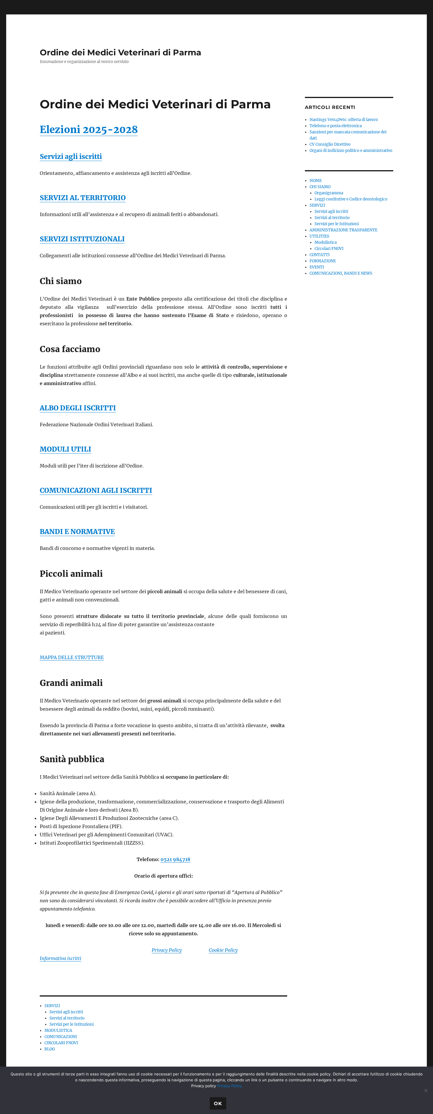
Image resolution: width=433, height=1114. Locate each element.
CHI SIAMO (320, 186)
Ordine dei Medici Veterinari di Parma (120, 52)
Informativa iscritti (60, 958)
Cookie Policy (223, 950)
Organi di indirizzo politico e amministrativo (351, 150)
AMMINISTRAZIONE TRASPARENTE (343, 230)
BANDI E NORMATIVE (77, 531)
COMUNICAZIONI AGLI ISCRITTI (96, 490)
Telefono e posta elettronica (336, 125)
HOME (316, 180)
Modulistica (326, 242)
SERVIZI (52, 1005)
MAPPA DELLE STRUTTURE (72, 657)
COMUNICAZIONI (60, 1036)
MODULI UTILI (65, 449)
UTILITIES (319, 236)
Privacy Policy (167, 950)
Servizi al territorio (67, 1018)
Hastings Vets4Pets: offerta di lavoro (344, 119)
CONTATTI (320, 254)
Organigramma (329, 192)
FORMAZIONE (323, 260)
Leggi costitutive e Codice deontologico (351, 199)
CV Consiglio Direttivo (330, 144)
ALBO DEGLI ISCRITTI (78, 408)
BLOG (49, 1049)
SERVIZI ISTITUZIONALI (82, 239)
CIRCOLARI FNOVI (61, 1042)
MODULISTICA (58, 1030)
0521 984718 (175, 859)
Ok (218, 1103)
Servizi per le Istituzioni (71, 1024)
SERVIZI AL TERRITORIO (83, 197)
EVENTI (317, 267)
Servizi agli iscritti (71, 156)
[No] (426, 1090)
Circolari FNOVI (329, 248)
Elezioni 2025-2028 (89, 130)
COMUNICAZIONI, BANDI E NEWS (341, 273)
